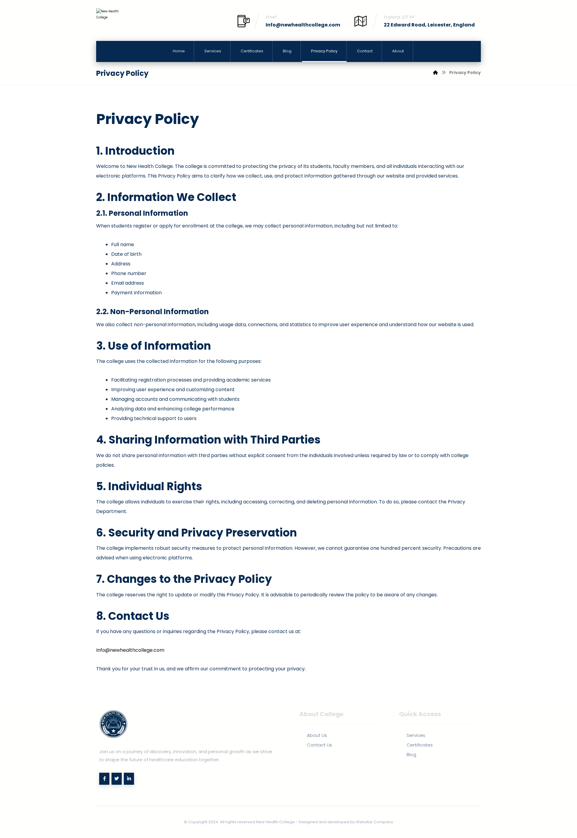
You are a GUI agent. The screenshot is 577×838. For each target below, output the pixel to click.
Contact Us (319, 745)
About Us (317, 735)
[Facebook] (104, 779)
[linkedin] (129, 779)
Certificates (420, 745)
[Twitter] (116, 779)
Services (416, 735)
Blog (411, 754)
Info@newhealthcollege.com (130, 650)
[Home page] (435, 73)
